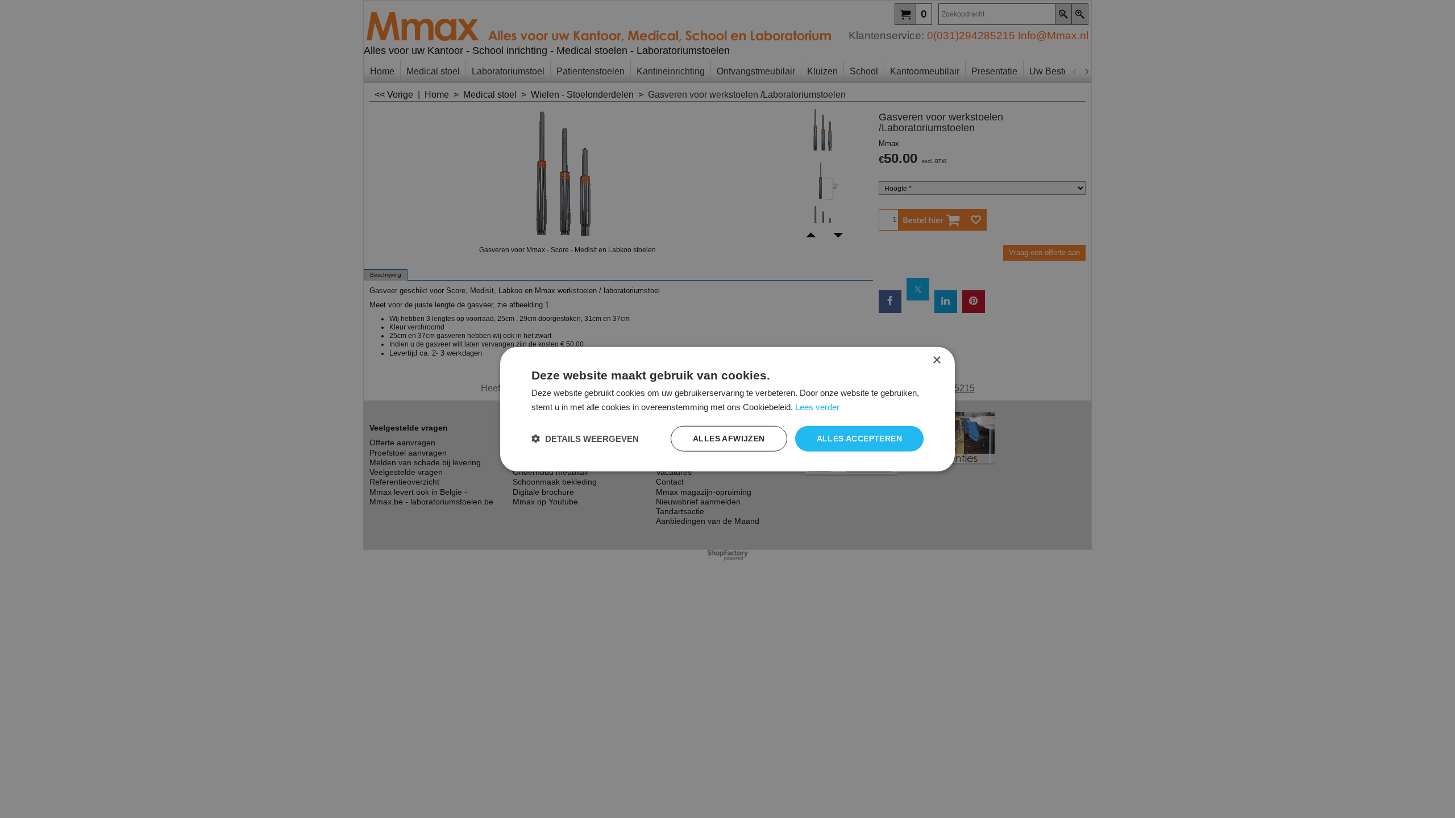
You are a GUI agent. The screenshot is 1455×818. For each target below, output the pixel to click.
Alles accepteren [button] (859, 438)
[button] (585, 438)
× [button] (936, 360)
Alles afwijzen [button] (729, 438)
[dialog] (727, 409)
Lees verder (817, 407)
